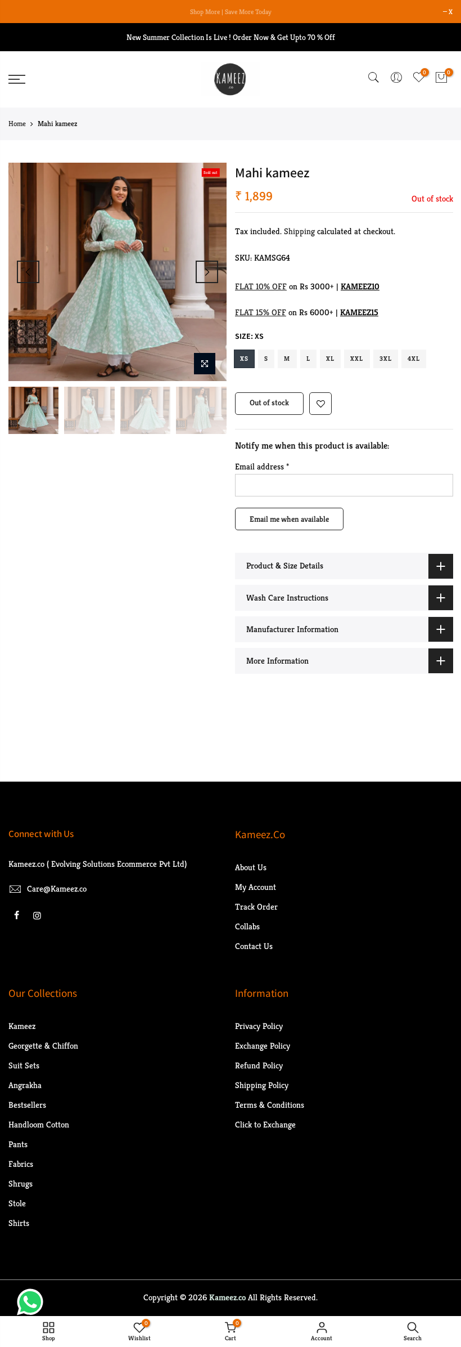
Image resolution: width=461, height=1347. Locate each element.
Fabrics (20, 1163)
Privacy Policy (259, 1026)
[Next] (207, 272)
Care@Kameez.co (57, 888)
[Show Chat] (33, 1302)
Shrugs (20, 1183)
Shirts (18, 1223)
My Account (255, 886)
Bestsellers (27, 1104)
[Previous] (28, 272)
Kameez (21, 1026)
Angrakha (25, 1085)
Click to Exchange (265, 1124)
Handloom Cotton (38, 1124)
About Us (250, 867)
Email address (262, 466)
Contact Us (254, 946)
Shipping (299, 231)
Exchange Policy (262, 1045)
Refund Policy (259, 1065)
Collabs (247, 926)
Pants (18, 1144)
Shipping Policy (261, 1085)
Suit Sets (23, 1065)
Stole (17, 1203)
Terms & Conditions (269, 1104)
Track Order (256, 906)
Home (17, 123)
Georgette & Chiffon (43, 1045)
